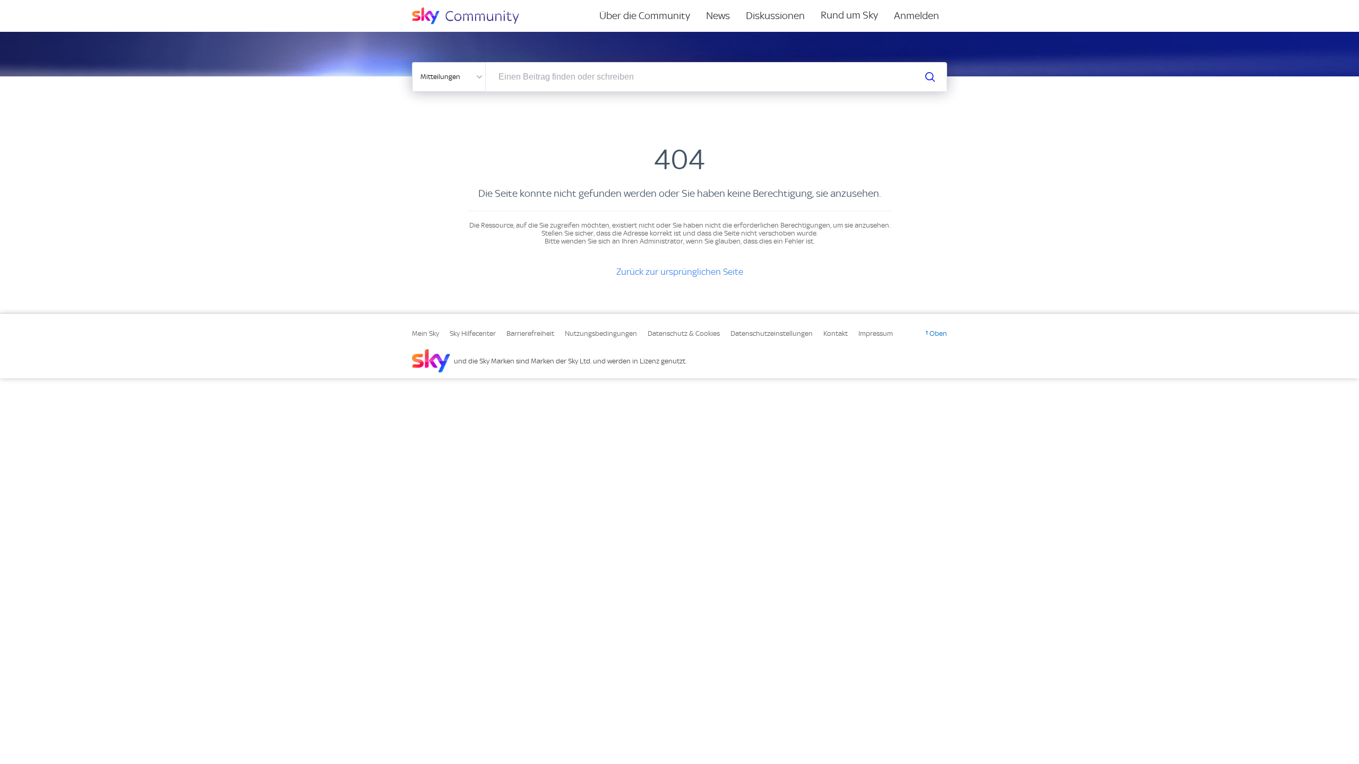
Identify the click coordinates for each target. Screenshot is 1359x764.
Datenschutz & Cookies (684, 333)
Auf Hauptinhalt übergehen (51, 7)
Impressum (875, 333)
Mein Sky (425, 333)
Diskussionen (775, 16)
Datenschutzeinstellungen (771, 333)
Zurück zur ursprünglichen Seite (679, 271)
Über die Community (644, 16)
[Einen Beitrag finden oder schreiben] (930, 77)
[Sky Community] (472, 16)
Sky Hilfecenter (473, 333)
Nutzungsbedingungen (601, 333)
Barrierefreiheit (530, 333)
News (718, 16)
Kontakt (835, 333)
